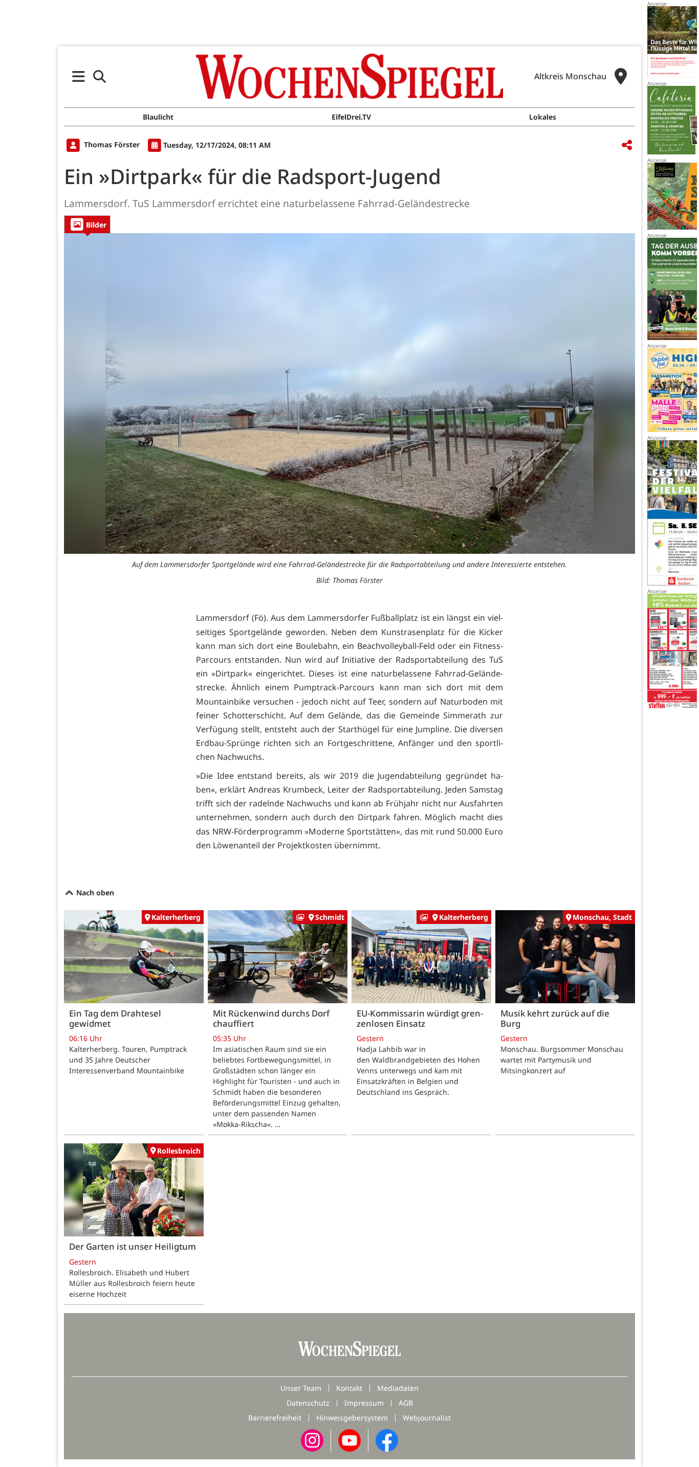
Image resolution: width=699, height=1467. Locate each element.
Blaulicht (158, 117)
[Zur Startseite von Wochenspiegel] (349, 76)
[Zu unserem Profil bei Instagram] (312, 1440)
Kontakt (349, 1388)
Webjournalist (427, 1418)
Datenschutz (308, 1403)
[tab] (87, 224)
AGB (406, 1403)
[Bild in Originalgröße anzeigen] (349, 393)
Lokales (542, 117)
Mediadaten (398, 1388)
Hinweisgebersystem (352, 1418)
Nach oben (94, 892)
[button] (78, 76)
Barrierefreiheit (274, 1418)
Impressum (364, 1403)
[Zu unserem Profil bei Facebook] (387, 1440)
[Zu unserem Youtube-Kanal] (349, 1440)
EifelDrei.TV (351, 117)
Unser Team (300, 1388)
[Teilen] (627, 145)
